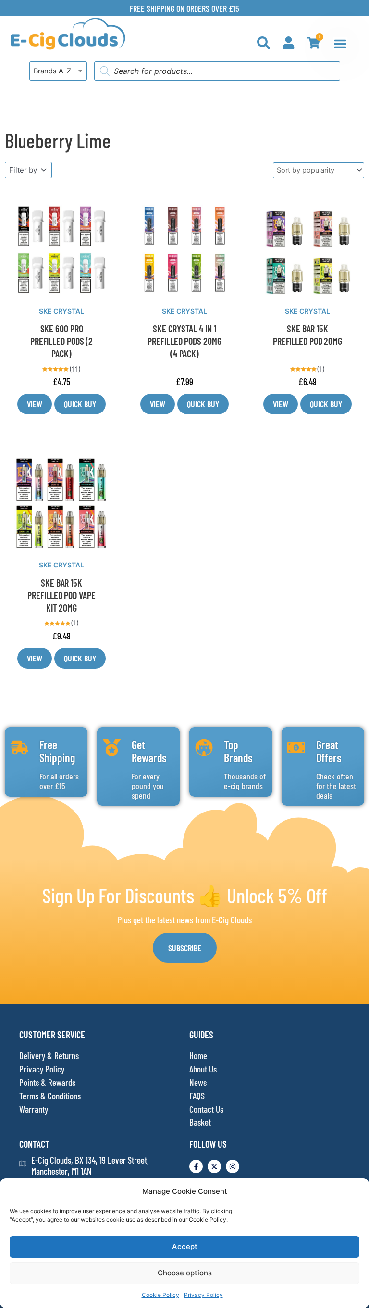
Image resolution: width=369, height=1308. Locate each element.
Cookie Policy (160, 1294)
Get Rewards (149, 751)
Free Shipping (57, 751)
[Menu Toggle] (340, 43)
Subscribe (184, 948)
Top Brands (238, 751)
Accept (184, 1246)
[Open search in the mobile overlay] (217, 71)
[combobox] (58, 71)
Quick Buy (80, 404)
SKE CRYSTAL (61, 311)
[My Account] (288, 42)
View (34, 404)
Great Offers (329, 751)
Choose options (185, 1272)
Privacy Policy (203, 1294)
